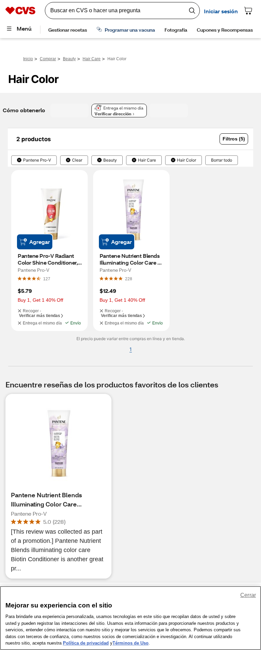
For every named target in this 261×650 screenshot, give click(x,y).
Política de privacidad (86, 643)
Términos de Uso (130, 643)
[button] (234, 139)
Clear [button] (77, 160)
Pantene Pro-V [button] (37, 160)
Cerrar (248, 595)
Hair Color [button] (186, 160)
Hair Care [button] (147, 160)
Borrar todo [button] (221, 160)
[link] (46, 278)
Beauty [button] (110, 160)
